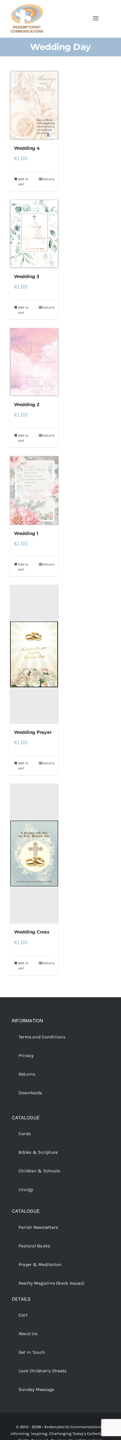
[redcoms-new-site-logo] (27, 7)
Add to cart (23, 181)
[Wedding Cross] (34, 854)
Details (48, 179)
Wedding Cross (32, 932)
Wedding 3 (26, 276)
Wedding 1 (26, 533)
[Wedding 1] (34, 490)
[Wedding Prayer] (34, 654)
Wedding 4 (27, 148)
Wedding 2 (26, 404)
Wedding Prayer (33, 732)
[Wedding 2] (34, 362)
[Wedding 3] (34, 234)
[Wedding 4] (34, 105)
